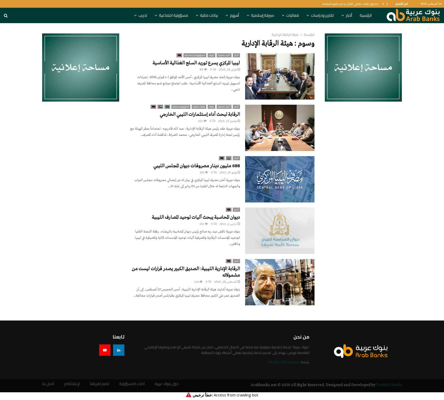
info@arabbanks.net (283, 362)
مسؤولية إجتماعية (195, 55)
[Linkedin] (118, 350)
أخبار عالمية (224, 55)
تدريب (142, 15)
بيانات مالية (209, 15)
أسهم (234, 15)
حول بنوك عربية (167, 384)
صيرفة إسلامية (262, 15)
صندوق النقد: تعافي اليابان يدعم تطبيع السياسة (350, 4)
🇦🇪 (160, 107)
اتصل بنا (48, 384)
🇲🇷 (167, 107)
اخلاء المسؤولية (132, 384)
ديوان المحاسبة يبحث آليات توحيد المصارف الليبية (196, 217)
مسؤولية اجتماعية (173, 15)
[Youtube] (104, 350)
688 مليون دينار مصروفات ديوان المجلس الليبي (196, 166)
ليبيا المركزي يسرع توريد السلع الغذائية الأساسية (196, 63)
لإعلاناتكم (72, 384)
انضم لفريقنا (99, 384)
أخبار (349, 15)
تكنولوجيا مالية (181, 107)
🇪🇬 (228, 158)
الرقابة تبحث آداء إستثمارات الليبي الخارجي (200, 114)
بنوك (211, 55)
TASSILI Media (389, 385)
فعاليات (292, 15)
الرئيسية (366, 15)
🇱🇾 (179, 55)
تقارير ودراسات (322, 15)
